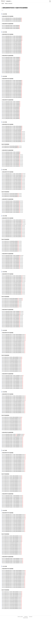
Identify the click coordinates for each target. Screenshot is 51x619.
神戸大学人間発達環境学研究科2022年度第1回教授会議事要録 (11, 189)
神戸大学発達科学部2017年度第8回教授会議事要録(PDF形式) (11, 481)
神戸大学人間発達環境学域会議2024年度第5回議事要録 (10, 112)
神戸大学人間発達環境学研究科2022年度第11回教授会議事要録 (12, 175)
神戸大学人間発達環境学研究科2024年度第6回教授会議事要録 (11, 90)
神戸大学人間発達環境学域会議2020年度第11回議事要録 (10, 312)
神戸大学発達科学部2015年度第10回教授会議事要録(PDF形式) (11, 595)
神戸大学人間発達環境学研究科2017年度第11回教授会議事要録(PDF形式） (13, 457)
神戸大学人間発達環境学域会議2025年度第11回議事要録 (10, 58)
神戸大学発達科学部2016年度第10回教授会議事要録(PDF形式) (11, 541)
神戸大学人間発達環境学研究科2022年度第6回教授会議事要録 (11, 182)
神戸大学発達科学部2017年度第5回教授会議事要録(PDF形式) (11, 485)
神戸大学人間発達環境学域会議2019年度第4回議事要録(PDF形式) (12, 383)
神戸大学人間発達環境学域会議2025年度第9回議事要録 (10, 61)
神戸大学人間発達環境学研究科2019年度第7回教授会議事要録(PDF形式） (13, 344)
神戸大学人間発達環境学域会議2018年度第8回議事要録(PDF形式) (12, 437)
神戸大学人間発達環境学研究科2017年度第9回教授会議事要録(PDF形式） (13, 460)
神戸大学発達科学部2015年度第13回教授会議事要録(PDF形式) (11, 591)
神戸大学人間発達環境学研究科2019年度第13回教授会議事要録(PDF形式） (13, 335)
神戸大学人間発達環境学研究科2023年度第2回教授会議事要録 (11, 140)
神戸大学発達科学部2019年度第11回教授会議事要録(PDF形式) (11, 357)
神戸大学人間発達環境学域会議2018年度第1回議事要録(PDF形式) (12, 446)
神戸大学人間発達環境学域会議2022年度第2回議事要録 (10, 210)
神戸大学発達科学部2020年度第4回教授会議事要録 (10, 302)
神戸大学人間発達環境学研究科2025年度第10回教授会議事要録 (12, 40)
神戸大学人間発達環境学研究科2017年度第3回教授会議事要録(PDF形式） (13, 468)
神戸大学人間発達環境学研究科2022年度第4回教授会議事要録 (11, 184)
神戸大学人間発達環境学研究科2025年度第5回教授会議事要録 (11, 47)
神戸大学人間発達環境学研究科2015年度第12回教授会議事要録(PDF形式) (13, 571)
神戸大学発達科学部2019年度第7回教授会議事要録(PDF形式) (11, 362)
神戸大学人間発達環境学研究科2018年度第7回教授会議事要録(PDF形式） (13, 404)
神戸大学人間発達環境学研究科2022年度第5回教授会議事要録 (11, 183)
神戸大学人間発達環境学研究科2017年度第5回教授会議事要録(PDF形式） (13, 465)
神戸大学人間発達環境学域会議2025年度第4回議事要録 (10, 68)
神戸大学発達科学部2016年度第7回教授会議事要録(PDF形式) (11, 545)
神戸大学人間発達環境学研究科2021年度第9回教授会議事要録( (11, 225)
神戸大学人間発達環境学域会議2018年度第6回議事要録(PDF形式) (12, 439)
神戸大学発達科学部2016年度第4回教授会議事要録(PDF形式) (11, 549)
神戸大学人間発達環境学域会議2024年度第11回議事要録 (10, 104)
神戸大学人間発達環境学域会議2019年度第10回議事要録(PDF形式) (12, 375)
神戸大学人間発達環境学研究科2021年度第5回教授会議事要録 (11, 231)
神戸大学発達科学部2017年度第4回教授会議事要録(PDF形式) (11, 486)
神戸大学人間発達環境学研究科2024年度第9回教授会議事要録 (11, 86)
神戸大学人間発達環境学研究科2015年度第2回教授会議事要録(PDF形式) (13, 585)
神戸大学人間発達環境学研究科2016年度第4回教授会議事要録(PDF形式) (13, 527)
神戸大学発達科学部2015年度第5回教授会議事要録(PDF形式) (11, 602)
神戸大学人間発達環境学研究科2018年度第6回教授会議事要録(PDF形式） (13, 405)
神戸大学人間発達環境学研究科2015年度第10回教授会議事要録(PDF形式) (13, 574)
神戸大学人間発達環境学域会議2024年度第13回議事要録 (10, 101)
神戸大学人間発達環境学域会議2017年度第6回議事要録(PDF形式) (12, 499)
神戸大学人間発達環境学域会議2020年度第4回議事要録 (10, 322)
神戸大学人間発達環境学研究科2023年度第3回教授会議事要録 (11, 138)
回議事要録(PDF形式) (20, 434)
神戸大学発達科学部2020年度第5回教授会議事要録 (10, 301)
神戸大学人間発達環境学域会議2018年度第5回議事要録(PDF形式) (12, 441)
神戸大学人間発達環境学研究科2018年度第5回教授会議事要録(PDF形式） (13, 407)
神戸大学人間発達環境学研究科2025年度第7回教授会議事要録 (11, 44)
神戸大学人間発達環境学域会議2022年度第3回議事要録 (10, 209)
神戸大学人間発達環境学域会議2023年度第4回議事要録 (10, 161)
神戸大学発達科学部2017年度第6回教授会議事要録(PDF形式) (11, 484)
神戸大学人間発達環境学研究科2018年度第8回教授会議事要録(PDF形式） (13, 402)
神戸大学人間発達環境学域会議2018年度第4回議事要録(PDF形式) (12, 442)
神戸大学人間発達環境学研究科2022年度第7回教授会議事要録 (11, 180)
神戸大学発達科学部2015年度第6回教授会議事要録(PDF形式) (11, 601)
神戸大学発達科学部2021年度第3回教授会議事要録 (10, 248)
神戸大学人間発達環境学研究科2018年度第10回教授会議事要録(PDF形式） (13, 400)
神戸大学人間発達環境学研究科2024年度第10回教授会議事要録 (12, 84)
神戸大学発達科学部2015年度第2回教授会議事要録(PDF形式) (11, 607)
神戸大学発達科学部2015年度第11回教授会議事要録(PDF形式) (11, 594)
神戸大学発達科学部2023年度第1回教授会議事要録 (10, 147)
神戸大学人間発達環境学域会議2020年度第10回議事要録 (10, 314)
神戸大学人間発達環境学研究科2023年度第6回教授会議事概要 (11, 134)
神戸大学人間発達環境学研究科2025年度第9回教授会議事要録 (11, 41)
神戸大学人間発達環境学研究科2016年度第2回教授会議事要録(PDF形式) (13, 529)
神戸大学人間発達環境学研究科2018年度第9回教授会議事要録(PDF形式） (13, 401)
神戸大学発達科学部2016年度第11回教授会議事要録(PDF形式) (11, 540)
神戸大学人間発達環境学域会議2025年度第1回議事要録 (10, 72)
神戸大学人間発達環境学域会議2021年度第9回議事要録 (10, 256)
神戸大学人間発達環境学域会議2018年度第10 (9, 434)
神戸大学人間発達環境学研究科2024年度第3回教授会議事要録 (11, 94)
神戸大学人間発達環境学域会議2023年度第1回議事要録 (10, 165)
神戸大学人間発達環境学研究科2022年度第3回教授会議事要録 (11, 186)
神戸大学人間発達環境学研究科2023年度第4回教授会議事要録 (11, 137)
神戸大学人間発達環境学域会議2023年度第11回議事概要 (10, 152)
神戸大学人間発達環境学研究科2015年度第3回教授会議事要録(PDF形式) (13, 584)
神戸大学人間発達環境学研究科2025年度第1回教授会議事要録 (11, 52)
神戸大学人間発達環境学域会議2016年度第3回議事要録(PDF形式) (12, 559)
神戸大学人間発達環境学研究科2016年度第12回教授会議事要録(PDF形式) (13, 516)
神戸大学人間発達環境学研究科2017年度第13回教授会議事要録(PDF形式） (13, 454)
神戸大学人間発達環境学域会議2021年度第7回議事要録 (10, 259)
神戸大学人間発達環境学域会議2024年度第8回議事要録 (10, 108)
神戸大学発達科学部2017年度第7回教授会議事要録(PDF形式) (11, 482)
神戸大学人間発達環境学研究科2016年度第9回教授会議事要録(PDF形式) (13, 520)
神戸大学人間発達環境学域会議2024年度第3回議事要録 (10, 115)
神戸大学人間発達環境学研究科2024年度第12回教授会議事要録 (12, 81)
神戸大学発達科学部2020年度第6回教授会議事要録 (10, 299)
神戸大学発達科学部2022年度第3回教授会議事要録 (10, 193)
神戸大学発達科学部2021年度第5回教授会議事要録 (10, 245)
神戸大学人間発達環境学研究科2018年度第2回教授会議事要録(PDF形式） (13, 411)
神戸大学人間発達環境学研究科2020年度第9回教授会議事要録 (11, 282)
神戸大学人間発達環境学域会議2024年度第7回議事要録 (10, 110)
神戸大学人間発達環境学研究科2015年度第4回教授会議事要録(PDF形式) (13, 583)
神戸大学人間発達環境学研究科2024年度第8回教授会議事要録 (11, 87)
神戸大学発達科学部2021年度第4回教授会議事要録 (10, 246)
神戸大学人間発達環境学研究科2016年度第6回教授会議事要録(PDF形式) (13, 524)
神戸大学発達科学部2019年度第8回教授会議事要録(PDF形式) (11, 361)
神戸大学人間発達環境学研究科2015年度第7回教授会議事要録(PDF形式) (13, 578)
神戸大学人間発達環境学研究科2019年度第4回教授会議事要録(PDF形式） (13, 348)
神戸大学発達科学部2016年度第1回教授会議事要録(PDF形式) (11, 553)
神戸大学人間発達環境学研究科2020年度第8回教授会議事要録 (11, 284)
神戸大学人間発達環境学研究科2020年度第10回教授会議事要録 (12, 281)
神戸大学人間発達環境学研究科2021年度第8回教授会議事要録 (11, 226)
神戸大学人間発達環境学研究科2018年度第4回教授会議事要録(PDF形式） (13, 408)
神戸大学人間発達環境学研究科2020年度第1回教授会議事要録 (11, 293)
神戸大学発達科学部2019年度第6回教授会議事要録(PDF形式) (11, 364)
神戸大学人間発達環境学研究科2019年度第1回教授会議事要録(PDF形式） (13, 352)
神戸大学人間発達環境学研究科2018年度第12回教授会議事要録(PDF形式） (13, 397)
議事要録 (3, 3)
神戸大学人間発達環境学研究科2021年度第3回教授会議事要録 (11, 233)
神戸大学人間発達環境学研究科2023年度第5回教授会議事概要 (11, 135)
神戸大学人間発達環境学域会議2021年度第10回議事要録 (10, 255)
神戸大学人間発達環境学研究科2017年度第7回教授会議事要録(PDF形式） (13, 462)
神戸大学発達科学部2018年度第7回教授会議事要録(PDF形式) (11, 421)
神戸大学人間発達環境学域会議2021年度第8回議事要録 (10, 258)
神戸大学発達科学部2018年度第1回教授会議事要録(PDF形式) (11, 429)
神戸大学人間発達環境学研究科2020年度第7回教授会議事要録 (11, 285)
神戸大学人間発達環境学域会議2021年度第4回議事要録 (10, 263)
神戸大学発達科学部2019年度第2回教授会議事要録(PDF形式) (11, 369)
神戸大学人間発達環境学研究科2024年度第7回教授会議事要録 (11, 88)
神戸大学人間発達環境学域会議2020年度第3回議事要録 (10, 323)
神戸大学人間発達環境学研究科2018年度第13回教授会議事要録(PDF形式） (13, 395)
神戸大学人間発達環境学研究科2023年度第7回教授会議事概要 (11, 133)
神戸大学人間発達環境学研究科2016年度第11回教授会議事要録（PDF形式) (13, 517)
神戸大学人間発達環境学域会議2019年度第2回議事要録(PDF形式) (12, 386)
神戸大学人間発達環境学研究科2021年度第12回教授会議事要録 (12, 221)
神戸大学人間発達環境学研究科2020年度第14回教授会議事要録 (12, 275)
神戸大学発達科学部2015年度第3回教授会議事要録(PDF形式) (11, 605)
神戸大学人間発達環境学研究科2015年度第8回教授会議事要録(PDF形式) (13, 577)
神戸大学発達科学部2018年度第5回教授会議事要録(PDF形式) (11, 424)
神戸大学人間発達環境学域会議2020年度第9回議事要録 (10, 315)
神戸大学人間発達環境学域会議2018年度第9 (9, 435)
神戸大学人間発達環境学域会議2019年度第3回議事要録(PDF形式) (12, 385)
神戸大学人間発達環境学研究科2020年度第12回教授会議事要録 (12, 278)
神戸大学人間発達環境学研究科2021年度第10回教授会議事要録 (12, 224)
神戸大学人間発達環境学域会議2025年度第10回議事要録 (10, 60)
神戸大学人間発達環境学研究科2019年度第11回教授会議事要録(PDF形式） (13, 338)
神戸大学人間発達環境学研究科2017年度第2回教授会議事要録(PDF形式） (13, 469)
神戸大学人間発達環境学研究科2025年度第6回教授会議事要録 (11, 45)
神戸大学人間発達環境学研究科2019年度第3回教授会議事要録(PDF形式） (13, 349)
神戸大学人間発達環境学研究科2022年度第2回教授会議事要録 (11, 187)
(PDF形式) (20, 298)
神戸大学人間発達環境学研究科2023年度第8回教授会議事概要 (11, 131)
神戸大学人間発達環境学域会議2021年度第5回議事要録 (10, 262)
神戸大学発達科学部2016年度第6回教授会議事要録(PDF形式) (11, 546)
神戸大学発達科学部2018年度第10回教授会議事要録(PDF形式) (11, 417)
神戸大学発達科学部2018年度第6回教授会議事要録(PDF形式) (11, 422)
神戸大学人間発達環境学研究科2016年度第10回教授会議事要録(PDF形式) (13, 518)
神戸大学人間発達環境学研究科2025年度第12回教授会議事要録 (12, 37)
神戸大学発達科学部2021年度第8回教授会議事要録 (10, 241)
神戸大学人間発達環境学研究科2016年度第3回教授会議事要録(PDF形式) (13, 528)
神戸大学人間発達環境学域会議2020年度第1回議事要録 (10, 326)
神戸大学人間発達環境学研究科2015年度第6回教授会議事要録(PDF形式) (13, 580)
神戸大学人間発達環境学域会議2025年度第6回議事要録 (10, 65)
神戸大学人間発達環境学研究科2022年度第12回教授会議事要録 (12, 173)
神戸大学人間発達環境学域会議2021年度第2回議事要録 (10, 266)
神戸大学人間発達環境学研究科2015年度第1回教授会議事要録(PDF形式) (13, 587)
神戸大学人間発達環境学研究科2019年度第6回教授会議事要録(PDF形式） (13, 345)
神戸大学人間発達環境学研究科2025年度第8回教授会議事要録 (11, 43)
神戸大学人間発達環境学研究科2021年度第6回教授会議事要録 (11, 229)
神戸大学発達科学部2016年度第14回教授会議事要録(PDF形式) (11, 535)
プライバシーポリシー (20, 616)
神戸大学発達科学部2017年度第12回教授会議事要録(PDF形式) (11, 475)
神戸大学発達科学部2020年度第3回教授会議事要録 (10, 304)
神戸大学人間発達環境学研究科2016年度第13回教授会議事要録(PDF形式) (13, 514)
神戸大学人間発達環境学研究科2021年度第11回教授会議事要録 (12, 222)
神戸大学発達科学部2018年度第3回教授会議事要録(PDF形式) (11, 426)
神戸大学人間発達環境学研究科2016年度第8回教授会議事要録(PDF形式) (13, 521)
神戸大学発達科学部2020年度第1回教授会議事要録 (10, 306)
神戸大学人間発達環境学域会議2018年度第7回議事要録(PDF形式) (12, 438)
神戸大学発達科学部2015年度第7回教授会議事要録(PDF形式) (11, 600)
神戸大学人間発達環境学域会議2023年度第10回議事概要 (10, 153)
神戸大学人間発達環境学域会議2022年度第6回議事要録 (10, 205)
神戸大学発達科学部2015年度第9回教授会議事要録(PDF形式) (11, 597)
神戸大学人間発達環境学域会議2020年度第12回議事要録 (10, 311)
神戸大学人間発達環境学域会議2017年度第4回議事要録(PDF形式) (12, 502)
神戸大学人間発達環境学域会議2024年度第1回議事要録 (10, 118)
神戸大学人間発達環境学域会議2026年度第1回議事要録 (10, 28)
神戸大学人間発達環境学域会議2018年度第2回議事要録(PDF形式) (12, 445)
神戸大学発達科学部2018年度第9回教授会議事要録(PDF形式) (11, 418)
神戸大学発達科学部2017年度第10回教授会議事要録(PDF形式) (11, 478)
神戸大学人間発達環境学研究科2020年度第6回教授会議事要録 (11, 286)
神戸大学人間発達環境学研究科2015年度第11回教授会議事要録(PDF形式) (13, 573)
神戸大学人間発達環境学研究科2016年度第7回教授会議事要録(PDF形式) (13, 522)
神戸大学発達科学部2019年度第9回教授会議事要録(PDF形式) (11, 359)
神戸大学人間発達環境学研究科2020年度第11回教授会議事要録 (12, 280)
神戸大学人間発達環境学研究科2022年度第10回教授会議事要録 (12, 176)
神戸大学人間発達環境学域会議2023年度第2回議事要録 (10, 164)
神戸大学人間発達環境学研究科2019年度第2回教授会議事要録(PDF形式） (13, 351)
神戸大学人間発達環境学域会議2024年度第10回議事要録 (10, 105)
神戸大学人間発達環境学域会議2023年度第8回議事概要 (10, 156)
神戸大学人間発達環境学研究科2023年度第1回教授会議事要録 (11, 141)
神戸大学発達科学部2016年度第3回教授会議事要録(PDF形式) (11, 551)
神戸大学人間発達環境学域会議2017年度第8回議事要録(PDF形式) (12, 497)
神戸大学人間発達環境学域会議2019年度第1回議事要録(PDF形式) (12, 388)
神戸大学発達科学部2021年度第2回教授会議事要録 (10, 249)
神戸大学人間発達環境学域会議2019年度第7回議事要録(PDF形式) (12, 379)
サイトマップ (30, 616)
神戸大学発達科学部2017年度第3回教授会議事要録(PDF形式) (11, 488)
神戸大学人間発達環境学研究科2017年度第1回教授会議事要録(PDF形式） (13, 471)
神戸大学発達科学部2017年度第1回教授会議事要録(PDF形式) (11, 491)
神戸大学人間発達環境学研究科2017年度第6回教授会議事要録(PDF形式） (13, 464)
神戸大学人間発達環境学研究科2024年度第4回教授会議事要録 (11, 92)
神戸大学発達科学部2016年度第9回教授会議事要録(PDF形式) (11, 542)
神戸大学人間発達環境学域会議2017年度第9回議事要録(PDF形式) (12, 495)
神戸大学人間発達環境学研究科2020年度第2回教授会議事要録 (11, 292)
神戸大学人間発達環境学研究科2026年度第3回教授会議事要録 (11, 18)
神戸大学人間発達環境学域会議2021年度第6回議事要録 (10, 261)
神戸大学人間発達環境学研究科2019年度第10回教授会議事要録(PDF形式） (13, 340)
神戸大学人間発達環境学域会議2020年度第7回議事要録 (10, 318)
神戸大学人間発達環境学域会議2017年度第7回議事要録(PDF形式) (12, 498)
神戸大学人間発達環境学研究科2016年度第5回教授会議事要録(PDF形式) (13, 525)
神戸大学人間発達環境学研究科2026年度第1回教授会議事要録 (11, 20)
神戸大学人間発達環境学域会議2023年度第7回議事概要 (10, 157)
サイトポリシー (26, 616)
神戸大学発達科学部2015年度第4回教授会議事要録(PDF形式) (11, 604)
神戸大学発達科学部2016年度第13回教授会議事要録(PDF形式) (11, 537)
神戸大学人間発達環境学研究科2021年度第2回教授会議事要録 (11, 235)
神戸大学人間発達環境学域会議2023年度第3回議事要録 (10, 163)
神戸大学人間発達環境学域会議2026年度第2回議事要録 (10, 26)
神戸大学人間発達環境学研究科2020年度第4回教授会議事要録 (11, 289)
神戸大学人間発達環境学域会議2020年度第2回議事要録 (10, 325)
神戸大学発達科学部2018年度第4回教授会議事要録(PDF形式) (11, 425)
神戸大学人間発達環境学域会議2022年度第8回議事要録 (10, 202)
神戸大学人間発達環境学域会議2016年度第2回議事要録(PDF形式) (12, 561)
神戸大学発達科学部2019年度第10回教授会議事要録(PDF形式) (11, 358)
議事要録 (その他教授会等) (8, 3)
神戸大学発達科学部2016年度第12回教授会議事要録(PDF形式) (11, 538)
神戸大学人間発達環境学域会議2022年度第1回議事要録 (10, 212)
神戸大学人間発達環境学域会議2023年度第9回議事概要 (10, 154)
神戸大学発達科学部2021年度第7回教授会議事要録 (10, 242)
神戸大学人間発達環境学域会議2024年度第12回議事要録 (10, 103)
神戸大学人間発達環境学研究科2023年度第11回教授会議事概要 (12, 129)
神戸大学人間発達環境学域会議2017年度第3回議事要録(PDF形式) (12, 504)
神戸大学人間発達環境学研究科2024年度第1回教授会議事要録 (11, 97)
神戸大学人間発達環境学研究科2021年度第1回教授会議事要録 (11, 236)
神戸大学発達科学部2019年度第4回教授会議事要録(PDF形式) (11, 366)
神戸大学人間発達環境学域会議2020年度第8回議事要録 (10, 316)
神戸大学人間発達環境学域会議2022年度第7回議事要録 (10, 203)
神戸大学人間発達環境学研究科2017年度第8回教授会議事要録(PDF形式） (13, 461)
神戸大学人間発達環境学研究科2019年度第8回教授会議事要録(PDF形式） (13, 342)
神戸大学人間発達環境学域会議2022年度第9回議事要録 (10, 201)
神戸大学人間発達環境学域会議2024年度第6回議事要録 (10, 111)
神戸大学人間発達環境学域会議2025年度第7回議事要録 (10, 64)
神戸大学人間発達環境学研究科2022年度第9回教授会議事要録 (11, 177)
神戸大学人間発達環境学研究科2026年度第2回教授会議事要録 (11, 19)
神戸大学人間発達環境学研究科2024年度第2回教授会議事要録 (11, 95)
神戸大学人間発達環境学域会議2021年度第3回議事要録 (10, 265)
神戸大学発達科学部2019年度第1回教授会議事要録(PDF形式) (11, 371)
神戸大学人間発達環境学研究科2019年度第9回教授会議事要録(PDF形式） (13, 341)
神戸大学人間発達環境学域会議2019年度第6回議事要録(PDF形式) (12, 381)
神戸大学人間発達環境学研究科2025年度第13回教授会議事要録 (12, 36)
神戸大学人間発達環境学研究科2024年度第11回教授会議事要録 (12, 83)
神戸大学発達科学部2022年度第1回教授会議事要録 (10, 196)
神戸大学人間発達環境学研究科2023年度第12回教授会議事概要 (12, 127)
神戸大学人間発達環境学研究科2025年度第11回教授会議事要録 (12, 38)
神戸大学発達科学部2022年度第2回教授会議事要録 (10, 195)
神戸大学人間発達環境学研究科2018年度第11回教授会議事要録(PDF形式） (13, 398)
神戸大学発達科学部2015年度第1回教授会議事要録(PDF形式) (11, 608)
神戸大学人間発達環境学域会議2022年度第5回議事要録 (10, 206)
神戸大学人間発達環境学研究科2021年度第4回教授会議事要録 (11, 232)
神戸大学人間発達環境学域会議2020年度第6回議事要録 (10, 319)
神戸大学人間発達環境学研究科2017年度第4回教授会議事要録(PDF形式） (13, 467)
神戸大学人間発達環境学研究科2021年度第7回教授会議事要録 (11, 228)
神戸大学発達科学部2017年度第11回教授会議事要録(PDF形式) (11, 477)
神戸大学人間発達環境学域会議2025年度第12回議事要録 (10, 57)
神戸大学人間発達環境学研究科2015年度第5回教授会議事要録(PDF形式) (13, 581)
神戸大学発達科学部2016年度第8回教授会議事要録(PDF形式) (11, 544)
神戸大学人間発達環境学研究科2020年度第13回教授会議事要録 (12, 277)
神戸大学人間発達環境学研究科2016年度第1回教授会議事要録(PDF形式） (13, 531)
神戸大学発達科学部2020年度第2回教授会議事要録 (10, 305)
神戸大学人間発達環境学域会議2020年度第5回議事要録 (10, 321)
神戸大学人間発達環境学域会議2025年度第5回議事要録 (10, 67)
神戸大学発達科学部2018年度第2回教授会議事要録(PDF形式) (11, 428)
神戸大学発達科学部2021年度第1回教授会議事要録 (10, 250)
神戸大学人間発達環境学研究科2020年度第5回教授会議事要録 (11, 288)
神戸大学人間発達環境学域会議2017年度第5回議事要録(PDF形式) (12, 501)
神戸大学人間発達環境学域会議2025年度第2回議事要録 (10, 71)
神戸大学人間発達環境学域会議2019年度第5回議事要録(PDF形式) (12, 382)
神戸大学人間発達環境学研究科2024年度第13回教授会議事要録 (12, 80)
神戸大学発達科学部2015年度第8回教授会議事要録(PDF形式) (11, 598)
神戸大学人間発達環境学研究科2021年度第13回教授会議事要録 (12, 219)
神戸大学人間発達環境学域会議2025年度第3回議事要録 (10, 69)
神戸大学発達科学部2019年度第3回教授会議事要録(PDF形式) (11, 368)
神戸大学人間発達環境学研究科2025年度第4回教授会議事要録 (11, 48)
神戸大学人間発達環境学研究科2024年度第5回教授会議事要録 (11, 91)
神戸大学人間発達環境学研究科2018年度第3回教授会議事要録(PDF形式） (13, 409)
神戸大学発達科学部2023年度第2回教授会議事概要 (10, 146)
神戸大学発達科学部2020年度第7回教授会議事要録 (10, 298)
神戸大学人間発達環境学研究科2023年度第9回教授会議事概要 (11, 130)
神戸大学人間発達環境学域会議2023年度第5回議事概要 (10, 160)
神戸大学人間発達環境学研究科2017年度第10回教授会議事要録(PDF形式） (13, 458)
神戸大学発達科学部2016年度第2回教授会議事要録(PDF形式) (11, 552)
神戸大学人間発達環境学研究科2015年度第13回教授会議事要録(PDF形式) (13, 570)
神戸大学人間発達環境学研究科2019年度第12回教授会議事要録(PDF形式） (13, 337)
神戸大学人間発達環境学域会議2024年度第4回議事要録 (10, 114)
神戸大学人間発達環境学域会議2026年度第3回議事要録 (10, 25)
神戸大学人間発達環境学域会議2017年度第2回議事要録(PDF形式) (12, 505)
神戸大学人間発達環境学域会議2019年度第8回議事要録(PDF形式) (12, 378)
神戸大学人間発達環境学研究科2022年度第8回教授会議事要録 (11, 179)
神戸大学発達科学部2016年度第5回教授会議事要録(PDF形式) (11, 548)
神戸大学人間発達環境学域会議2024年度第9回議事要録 (10, 107)
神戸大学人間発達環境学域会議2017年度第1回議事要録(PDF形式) (12, 506)
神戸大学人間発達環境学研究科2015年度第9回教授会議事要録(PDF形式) (13, 576)
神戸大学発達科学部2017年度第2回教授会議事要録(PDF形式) (11, 489)
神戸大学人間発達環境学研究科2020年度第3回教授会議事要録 (11, 291)
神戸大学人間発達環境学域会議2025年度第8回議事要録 (10, 62)
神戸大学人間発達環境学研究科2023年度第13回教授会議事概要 (12, 126)
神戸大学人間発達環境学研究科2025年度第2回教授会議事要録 (11, 51)
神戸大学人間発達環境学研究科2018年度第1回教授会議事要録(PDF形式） (13, 412)
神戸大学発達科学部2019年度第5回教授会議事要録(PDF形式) (11, 365)
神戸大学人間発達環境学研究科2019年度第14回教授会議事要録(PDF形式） (13, 334)
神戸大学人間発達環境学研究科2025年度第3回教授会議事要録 (11, 50)
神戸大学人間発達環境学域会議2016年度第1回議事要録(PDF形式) (12, 562)
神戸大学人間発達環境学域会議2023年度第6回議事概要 (10, 159)
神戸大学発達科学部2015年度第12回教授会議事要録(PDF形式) (11, 593)
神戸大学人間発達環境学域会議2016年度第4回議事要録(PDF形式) (12, 558)
